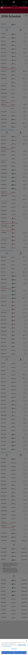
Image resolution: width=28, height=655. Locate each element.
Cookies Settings (14, 648)
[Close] (26, 641)
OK (14, 652)
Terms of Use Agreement (7, 646)
